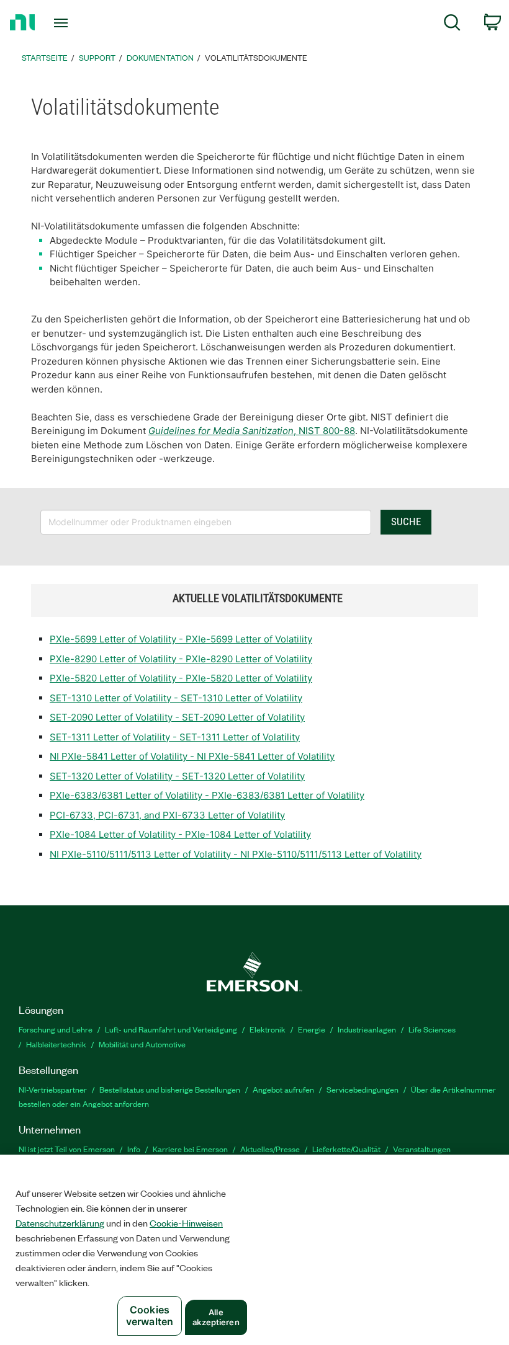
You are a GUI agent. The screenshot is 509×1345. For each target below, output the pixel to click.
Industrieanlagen (367, 1029)
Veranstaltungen (422, 1149)
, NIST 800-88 (251, 431)
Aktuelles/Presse (270, 1149)
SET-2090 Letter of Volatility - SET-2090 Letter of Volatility (177, 717)
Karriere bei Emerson (190, 1149)
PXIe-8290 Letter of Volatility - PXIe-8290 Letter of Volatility (181, 659)
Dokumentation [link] (160, 57)
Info (133, 1149)
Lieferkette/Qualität (346, 1149)
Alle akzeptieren (215, 1317)
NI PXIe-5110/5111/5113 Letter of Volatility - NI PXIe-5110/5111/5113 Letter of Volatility (235, 854)
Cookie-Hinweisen (186, 1223)
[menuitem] (452, 24)
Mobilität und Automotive (142, 1044)
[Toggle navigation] (76, 23)
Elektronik (268, 1029)
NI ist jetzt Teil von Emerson (67, 1149)
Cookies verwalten (149, 1315)
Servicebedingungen (363, 1089)
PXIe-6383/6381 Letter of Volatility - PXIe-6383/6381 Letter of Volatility (207, 795)
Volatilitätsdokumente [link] (256, 57)
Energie (311, 1029)
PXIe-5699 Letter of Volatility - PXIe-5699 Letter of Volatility (181, 639)
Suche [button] (406, 521)
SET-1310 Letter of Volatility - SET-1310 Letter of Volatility (176, 698)
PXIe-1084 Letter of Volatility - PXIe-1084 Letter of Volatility (180, 834)
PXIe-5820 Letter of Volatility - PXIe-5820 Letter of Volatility (181, 678)
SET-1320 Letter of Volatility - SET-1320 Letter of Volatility (177, 776)
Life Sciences (432, 1029)
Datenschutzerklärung (60, 1223)
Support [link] (97, 57)
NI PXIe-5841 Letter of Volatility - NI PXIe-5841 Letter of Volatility (192, 756)
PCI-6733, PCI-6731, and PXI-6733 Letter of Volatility (167, 815)
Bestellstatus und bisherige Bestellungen (169, 1089)
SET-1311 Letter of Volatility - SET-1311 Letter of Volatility (175, 737)
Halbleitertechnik (56, 1044)
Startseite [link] (45, 57)
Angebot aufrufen (283, 1089)
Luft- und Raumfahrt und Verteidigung (171, 1029)
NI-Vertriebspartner (53, 1089)
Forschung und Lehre (55, 1029)
